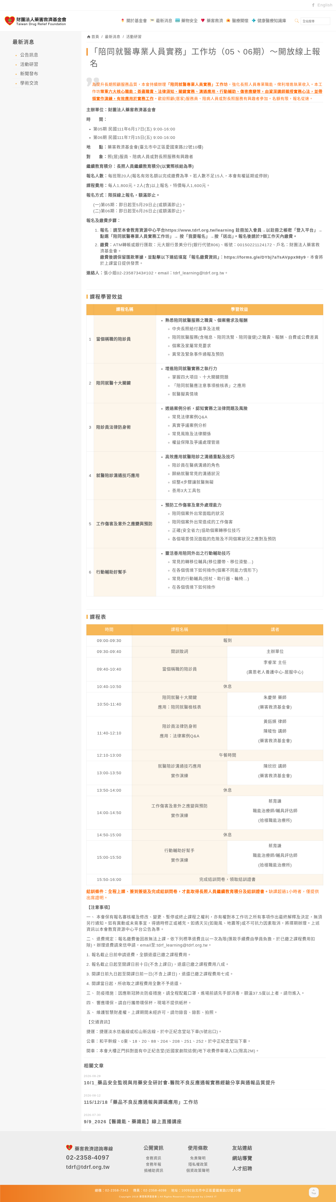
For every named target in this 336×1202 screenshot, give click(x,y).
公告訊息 (29, 55)
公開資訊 (154, 1148)
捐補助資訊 (153, 1170)
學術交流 (29, 83)
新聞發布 (29, 73)
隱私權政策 (198, 1164)
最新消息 (112, 37)
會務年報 (153, 1164)
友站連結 (242, 1148)
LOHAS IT (210, 1196)
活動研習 (134, 37)
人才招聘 (242, 1168)
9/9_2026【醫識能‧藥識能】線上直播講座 (133, 1121)
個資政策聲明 (198, 1170)
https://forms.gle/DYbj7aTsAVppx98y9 (265, 257)
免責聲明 (198, 1158)
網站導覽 (242, 1158)
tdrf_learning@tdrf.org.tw (198, 273)
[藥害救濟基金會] (35, 21)
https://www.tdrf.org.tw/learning (199, 230)
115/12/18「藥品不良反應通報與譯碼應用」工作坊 (141, 1102)
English (324, 5)
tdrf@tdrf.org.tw (88, 1167)
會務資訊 (153, 1158)
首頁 (95, 37)
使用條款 (198, 1148)
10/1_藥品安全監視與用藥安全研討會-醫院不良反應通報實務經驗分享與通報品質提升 (180, 1082)
